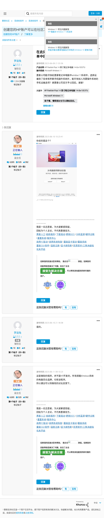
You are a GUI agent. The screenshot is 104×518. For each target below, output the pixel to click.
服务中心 (51, 238)
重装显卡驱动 (70, 241)
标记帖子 (17, 84)
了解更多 (28, 34)
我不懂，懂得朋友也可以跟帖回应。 (60, 101)
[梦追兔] (18, 53)
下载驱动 (60, 234)
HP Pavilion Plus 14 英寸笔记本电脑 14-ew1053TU (66, 90)
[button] (98, 134)
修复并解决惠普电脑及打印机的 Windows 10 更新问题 (70, 50)
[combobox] (48, 13)
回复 (43, 112)
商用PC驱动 (42, 241)
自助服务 (50, 234)
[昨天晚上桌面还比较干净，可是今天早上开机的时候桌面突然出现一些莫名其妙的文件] (17, 40)
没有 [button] (74, 307)
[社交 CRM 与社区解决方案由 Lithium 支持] (82, 504)
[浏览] (4, 13)
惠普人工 (40, 234)
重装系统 (82, 241)
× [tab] (96, 19)
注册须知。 (30, 513)
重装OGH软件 (42, 245)
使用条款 (20, 513)
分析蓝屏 (80, 234)
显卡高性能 (66, 245)
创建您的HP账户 (11, 34)
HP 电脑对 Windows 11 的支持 (60, 32)
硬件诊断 (90, 234)
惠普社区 (6, 21)
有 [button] (66, 307)
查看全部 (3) (48, 105)
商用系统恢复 (55, 241)
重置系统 (41, 238)
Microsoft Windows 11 (53, 95)
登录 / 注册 (95, 13)
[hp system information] (20, 40)
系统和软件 (19, 21)
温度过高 (55, 245)
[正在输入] (18, 139)
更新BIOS (70, 234)
